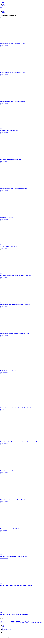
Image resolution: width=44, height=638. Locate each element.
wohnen (36, 623)
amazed (1, 0)
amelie (12, 621)
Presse (3, 630)
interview (13, 622)
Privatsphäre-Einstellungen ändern (6, 629)
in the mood (16, 622)
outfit (3, 623)
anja (15, 621)
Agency (3, 626)
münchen (41, 622)
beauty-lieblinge (24, 621)
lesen (27, 622)
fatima (1, 622)
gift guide (9, 622)
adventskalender (6, 621)
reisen (9, 623)
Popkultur (3, 3)
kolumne (24, 622)
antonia (18, 621)
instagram (11, 622)
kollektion (21, 622)
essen (38, 621)
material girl (34, 622)
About (3, 625)
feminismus (3, 622)
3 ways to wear (2, 621)
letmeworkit (29, 622)
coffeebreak (33, 621)
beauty (21, 621)
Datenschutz (3, 628)
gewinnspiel (6, 622)
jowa (18, 622)
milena (38, 622)
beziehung (27, 621)
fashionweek (41, 621)
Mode (3, 2)
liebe (31, 622)
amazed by (9, 621)
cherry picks (30, 621)
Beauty (3, 9)
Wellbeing (3, 5)
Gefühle (3, 4)
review (11, 623)
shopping (18, 623)
